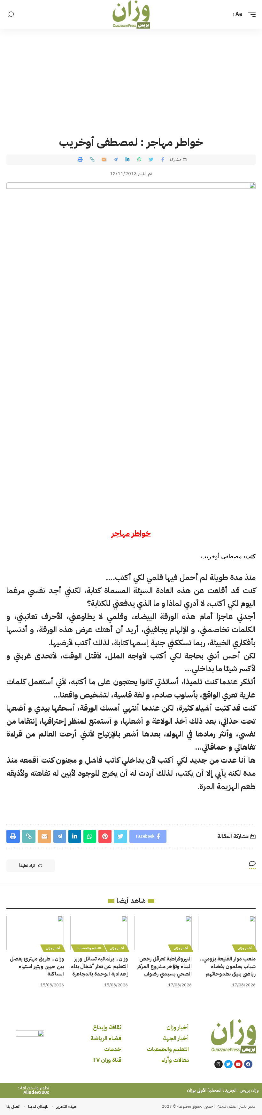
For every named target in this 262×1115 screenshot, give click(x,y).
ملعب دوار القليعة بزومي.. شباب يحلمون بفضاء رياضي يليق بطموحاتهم (228, 966)
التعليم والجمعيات (88, 948)
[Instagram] (218, 1064)
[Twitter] (228, 1064)
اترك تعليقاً (27, 866)
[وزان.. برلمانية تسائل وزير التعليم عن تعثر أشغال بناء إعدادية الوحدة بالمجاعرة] (99, 933)
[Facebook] (248, 1064)
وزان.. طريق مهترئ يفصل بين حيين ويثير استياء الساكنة (37, 966)
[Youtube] (238, 1064)
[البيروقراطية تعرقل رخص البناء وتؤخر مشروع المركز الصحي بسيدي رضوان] (163, 933)
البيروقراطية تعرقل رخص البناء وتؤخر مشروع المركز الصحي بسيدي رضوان (164, 966)
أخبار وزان (244, 948)
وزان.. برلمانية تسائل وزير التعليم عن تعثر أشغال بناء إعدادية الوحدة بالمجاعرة (99, 966)
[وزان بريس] (131, 14)
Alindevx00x (36, 1092)
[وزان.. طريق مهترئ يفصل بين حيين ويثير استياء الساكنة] (35, 933)
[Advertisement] (131, 77)
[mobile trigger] (250, 14)
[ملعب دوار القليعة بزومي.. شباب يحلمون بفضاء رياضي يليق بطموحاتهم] (227, 933)
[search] (10, 15)
